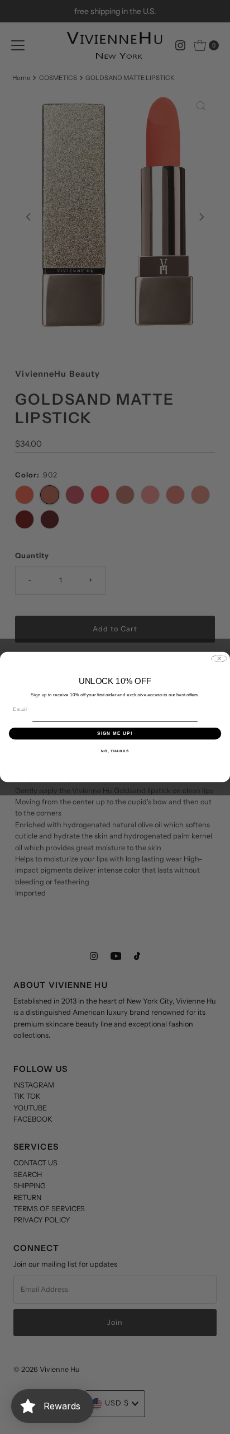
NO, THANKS (115, 751)
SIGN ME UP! (115, 733)
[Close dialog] (219, 658)
